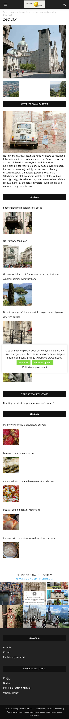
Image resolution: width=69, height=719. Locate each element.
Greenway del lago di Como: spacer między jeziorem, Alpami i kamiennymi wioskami (31, 276)
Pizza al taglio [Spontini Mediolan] (21, 509)
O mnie (7, 647)
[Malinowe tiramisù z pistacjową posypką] (11, 437)
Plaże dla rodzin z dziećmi (17, 687)
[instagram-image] (11, 593)
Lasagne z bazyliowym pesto (18, 453)
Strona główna (9, 12)
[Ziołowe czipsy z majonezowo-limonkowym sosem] (11, 551)
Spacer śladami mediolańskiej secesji (23, 207)
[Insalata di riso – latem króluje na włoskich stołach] (11, 494)
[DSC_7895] (34, 77)
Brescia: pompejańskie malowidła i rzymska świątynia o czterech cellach (33, 314)
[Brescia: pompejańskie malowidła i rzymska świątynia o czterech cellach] (17, 332)
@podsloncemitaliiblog (34, 578)
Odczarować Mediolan (15, 240)
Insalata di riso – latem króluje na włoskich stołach (30, 481)
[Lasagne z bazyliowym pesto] (11, 466)
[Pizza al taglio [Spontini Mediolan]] (11, 523)
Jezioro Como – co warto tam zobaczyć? (36, 12)
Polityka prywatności (14, 657)
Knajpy (7, 678)
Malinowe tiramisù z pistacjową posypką (25, 424)
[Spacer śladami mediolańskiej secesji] (17, 223)
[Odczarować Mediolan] (17, 256)
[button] (5, 4)
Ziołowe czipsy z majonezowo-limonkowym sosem (29, 538)
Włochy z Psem (11, 692)
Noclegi (7, 683)
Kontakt (7, 652)
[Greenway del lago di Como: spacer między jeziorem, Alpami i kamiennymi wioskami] (17, 294)
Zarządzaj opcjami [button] (43, 362)
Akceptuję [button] (23, 362)
